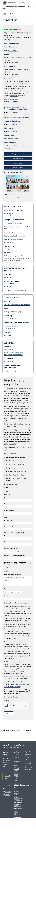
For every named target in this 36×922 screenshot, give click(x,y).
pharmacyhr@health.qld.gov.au (14, 319)
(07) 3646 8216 (13, 101)
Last (5, 504)
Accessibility (28, 763)
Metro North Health (17, 762)
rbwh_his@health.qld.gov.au (13, 223)
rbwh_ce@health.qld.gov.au (12, 371)
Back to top (27, 730)
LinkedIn (7, 794)
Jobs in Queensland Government (28, 767)
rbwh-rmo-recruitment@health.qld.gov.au (17, 305)
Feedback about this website (15, 475)
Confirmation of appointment (15, 464)
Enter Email (8, 520)
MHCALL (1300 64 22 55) (16, 139)
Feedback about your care (14, 461)
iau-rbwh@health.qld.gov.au (13, 216)
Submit (9, 713)
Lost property (10, 468)
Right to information (28, 760)
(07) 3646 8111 (13, 50)
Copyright (27, 752)
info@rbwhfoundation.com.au (13, 352)
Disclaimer (28, 754)
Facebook (8, 789)
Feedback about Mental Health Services (16, 479)
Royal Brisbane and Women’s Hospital (17, 768)
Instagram (8, 791)
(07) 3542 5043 (13, 124)
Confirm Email (9, 526)
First (5, 498)
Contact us (7, 777)
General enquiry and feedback (16, 457)
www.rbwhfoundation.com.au (13, 355)
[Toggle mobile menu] (32, 7)
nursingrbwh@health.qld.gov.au (14, 312)
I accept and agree (12, 697)
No (7, 491)
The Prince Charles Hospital (17, 774)
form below (14, 96)
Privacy (27, 757)
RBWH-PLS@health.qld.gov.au (13, 239)
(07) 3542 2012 (13, 131)
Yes (7, 488)
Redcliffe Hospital (16, 779)
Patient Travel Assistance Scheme (16, 471)
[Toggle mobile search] (29, 7)
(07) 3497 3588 (13, 112)
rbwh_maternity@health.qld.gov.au (15, 290)
